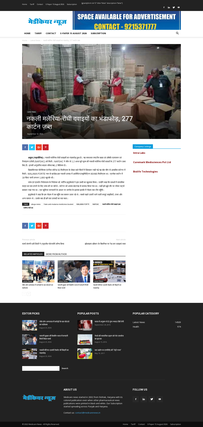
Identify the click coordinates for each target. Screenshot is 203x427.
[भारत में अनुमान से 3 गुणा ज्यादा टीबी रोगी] (84, 325)
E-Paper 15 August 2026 (55, 4)
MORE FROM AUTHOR (56, 254)
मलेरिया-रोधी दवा (28, 208)
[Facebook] (164, 7)
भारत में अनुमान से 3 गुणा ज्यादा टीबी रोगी (109, 321)
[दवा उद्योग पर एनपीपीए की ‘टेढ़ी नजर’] (84, 354)
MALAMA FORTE (83, 204)
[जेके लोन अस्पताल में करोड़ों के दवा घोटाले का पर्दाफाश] (38, 271)
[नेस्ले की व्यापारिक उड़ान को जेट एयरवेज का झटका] (84, 339)
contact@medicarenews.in (87, 412)
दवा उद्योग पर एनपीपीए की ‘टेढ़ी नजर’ (108, 350)
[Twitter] (173, 7)
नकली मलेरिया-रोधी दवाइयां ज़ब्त (111, 204)
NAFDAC (96, 204)
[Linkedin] (169, 7)
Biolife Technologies (145, 167)
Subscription (72, 4)
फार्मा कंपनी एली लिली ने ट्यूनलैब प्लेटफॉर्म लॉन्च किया (43, 243)
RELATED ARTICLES (33, 254)
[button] (177, 33)
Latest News (35, 40)
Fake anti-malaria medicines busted (58, 204)
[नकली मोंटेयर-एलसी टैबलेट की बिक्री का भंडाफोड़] (109, 271)
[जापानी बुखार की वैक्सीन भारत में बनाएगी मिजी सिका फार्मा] (74, 271)
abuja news (36, 204)
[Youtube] (178, 7)
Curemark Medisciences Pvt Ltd (152, 157)
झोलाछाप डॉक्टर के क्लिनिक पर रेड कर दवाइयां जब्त (105, 243)
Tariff (32, 4)
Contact (40, 4)
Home (24, 4)
